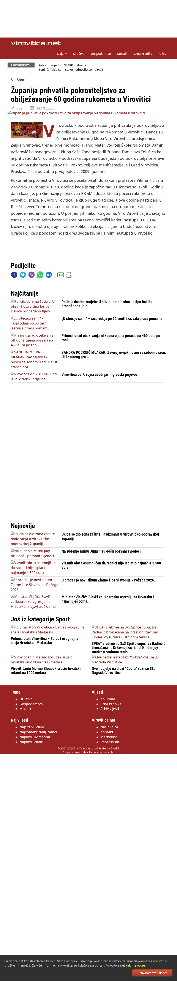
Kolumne (107, 699)
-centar (109, 752)
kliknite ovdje (135, 965)
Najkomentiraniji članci (38, 732)
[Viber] (31, 275)
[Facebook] (14, 275)
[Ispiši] (69, 275)
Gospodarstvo (101, 54)
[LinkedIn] (48, 275)
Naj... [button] (61, 54)
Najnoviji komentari (35, 737)
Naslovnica (109, 727)
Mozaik (122, 54)
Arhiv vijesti (109, 708)
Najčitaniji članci (32, 727)
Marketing (108, 737)
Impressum (109, 742)
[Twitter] (22, 275)
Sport (20, 79)
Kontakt (106, 732)
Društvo (78, 54)
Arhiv (162, 54)
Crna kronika (143, 54)
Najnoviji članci (31, 742)
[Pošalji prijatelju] (60, 275)
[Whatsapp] (40, 275)
